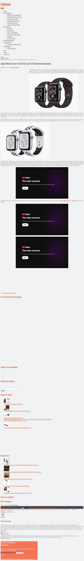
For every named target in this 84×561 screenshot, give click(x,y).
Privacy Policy (33, 508)
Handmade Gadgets (9, 41)
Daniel (2, 67)
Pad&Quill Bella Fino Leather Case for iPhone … (18, 411)
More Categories (5, 505)
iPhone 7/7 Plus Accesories (14, 15)
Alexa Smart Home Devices (14, 44)
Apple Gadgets (7, 13)
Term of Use (41, 508)
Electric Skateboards (12, 33)
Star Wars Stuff (11, 39)
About (5, 52)
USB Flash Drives (11, 48)
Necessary (5, 533)
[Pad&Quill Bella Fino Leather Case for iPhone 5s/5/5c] (6, 409)
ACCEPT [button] (9, 510)
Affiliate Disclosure (51, 508)
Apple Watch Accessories (13, 21)
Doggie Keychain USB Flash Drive (13, 418)
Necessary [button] (3, 531)
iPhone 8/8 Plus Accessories (14, 17)
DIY (5, 50)
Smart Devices (7, 42)
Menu (2, 8)
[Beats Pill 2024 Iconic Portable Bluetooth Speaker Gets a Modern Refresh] (6, 477)
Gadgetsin (6, 4)
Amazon (74, 200)
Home (5, 11)
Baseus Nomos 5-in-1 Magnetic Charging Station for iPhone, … (22, 465)
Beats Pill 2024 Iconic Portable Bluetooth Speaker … (18, 479)
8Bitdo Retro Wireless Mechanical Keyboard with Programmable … (23, 472)
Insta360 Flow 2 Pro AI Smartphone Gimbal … (17, 486)
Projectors (10, 37)
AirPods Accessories (12, 23)
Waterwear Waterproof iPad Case (13, 404)
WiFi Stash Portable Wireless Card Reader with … (18, 427)
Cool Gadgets (7, 27)
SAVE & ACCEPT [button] (5, 538)
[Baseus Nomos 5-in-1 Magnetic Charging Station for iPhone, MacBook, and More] (6, 463)
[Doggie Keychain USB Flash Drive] (6, 416)
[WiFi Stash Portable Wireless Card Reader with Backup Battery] (6, 426)
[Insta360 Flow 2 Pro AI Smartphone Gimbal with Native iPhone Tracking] (6, 484)
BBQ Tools (9, 29)
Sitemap (3, 508)
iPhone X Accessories (12, 19)
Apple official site (65, 200)
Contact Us (7, 54)
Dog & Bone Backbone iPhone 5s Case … (15, 420)
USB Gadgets (7, 46)
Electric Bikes (10, 31)
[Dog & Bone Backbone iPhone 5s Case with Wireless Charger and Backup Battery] (27, 419)
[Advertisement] (14, 80)
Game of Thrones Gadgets (14, 35)
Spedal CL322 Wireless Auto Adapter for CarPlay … (18, 493)
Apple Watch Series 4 (10, 293)
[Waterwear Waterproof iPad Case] (6, 402)
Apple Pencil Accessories (13, 25)
